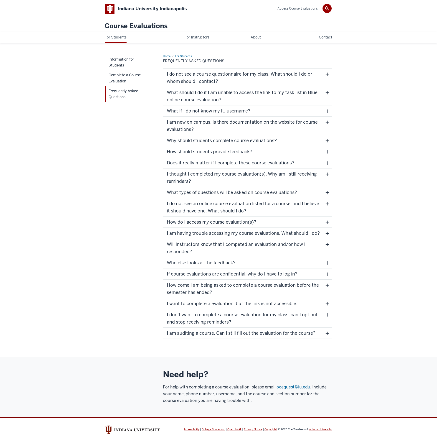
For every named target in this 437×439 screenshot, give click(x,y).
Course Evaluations (136, 26)
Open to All (234, 429)
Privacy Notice (253, 429)
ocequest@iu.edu (293, 387)
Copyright (270, 429)
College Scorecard (213, 429)
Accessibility (191, 429)
